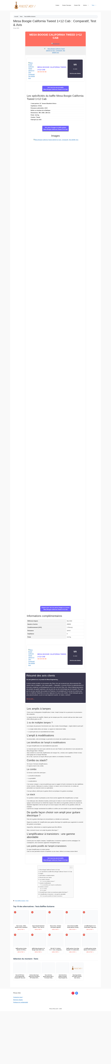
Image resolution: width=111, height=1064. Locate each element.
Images (41, 873)
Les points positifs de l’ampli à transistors (52, 896)
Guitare (57, 5)
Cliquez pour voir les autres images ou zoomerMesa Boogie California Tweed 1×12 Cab (55, 608)
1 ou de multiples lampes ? (48, 881)
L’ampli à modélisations (45, 883)
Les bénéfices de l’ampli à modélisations (51, 885)
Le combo (44, 888)
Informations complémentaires (46, 875)
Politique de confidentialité (20, 1002)
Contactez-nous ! (18, 997)
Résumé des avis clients (45, 877)
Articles (85, 5)
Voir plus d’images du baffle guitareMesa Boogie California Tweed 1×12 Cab (55, 128)
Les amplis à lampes (44, 879)
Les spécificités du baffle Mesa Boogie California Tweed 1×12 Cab (55, 871)
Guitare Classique (66, 5)
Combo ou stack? (43, 886)
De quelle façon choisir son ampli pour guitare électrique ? (53, 892)
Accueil (16, 16)
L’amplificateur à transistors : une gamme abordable (52, 894)
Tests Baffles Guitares (29, 16)
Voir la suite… (30, 699)
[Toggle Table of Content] (70, 867)
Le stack (44, 890)
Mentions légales (18, 1000)
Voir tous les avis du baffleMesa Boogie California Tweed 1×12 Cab (55, 88)
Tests (93, 5)
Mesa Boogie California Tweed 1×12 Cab (49, 869)
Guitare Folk (77, 5)
